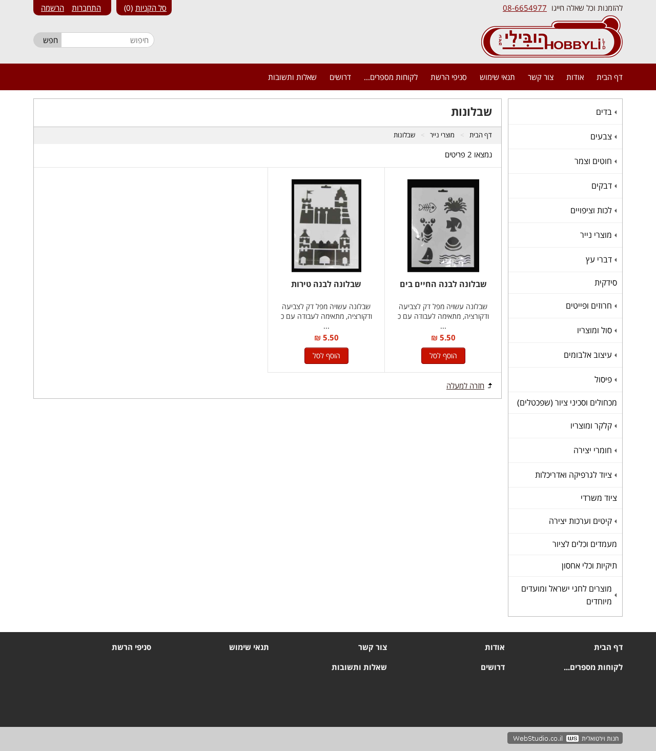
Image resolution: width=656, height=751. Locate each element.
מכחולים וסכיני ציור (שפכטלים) (567, 402)
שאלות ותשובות (292, 77)
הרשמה (52, 8)
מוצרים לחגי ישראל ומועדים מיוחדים (567, 595)
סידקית (605, 282)
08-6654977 (525, 8)
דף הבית (610, 77)
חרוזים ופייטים (590, 305)
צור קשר (541, 77)
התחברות (86, 8)
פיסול (604, 379)
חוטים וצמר (594, 161)
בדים (605, 111)
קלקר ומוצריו (592, 425)
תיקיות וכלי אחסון (589, 565)
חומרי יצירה (593, 450)
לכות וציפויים (592, 210)
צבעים (602, 136)
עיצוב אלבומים (589, 354)
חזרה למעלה (465, 385)
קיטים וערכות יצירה (581, 520)
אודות (575, 77)
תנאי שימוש (497, 77)
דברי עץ (600, 259)
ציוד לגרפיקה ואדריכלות (574, 474)
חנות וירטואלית (600, 738)
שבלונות (404, 134)
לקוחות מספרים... (391, 77)
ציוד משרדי (599, 497)
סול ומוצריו (595, 330)
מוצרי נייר (597, 234)
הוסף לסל (443, 355)
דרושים (340, 77)
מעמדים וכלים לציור (584, 544)
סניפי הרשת (448, 77)
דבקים (602, 185)
